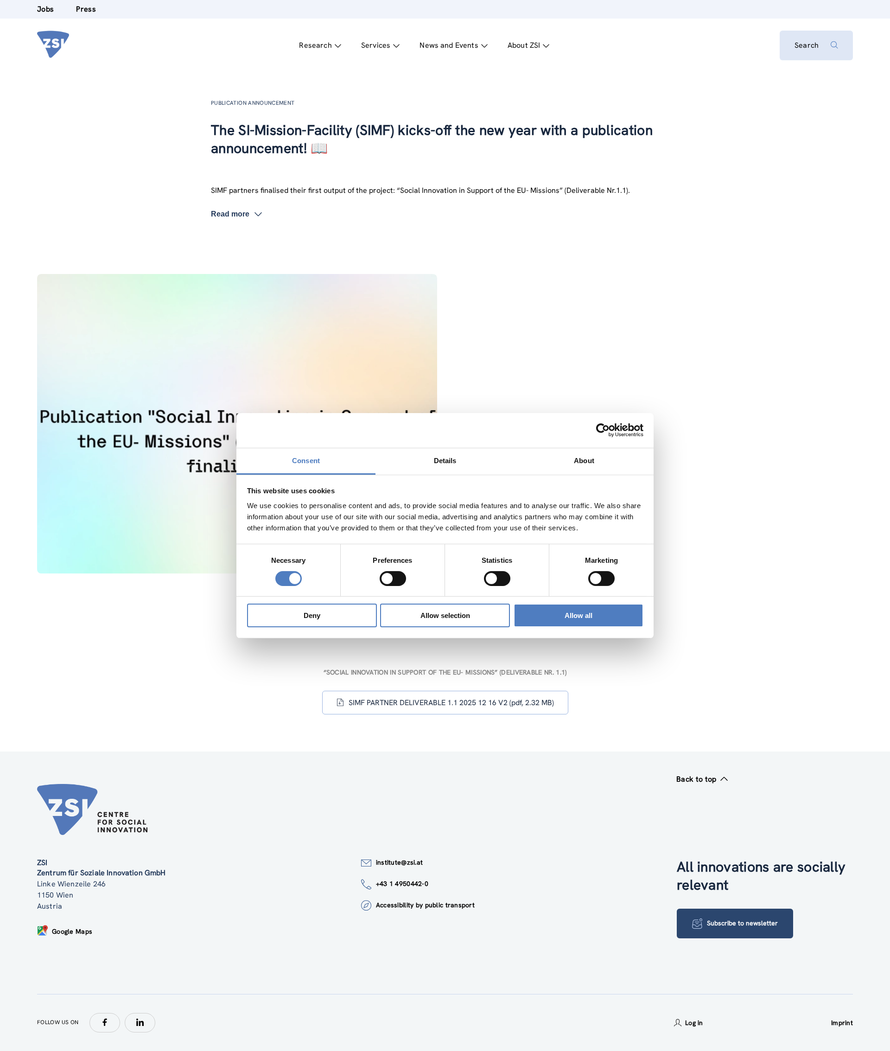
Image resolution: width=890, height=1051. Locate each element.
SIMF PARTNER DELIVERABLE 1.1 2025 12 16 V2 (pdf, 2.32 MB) (451, 702)
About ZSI (524, 45)
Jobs (45, 9)
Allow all (578, 615)
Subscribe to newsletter (742, 923)
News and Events (449, 45)
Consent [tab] (306, 460)
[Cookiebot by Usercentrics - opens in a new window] (602, 430)
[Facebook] (104, 1022)
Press (86, 9)
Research (315, 45)
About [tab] (584, 460)
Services (375, 45)
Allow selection (445, 615)
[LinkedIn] (140, 1022)
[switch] (393, 578)
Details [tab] (445, 460)
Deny (312, 615)
